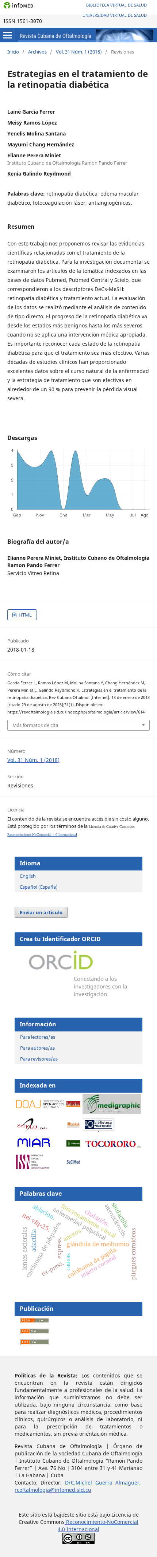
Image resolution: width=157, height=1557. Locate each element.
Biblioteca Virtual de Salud (116, 5)
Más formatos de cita (35, 725)
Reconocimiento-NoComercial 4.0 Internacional (42, 835)
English (28, 876)
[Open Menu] (7, 35)
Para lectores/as (37, 1037)
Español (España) (39, 887)
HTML (25, 615)
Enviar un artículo (41, 912)
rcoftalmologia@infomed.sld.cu (53, 1489)
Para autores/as (37, 1048)
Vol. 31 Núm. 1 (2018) (79, 51)
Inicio (13, 51)
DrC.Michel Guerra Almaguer (102, 1482)
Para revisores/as (39, 1058)
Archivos (37, 51)
